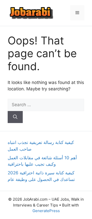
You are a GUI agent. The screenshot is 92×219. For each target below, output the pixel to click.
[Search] (15, 117)
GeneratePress (46, 210)
